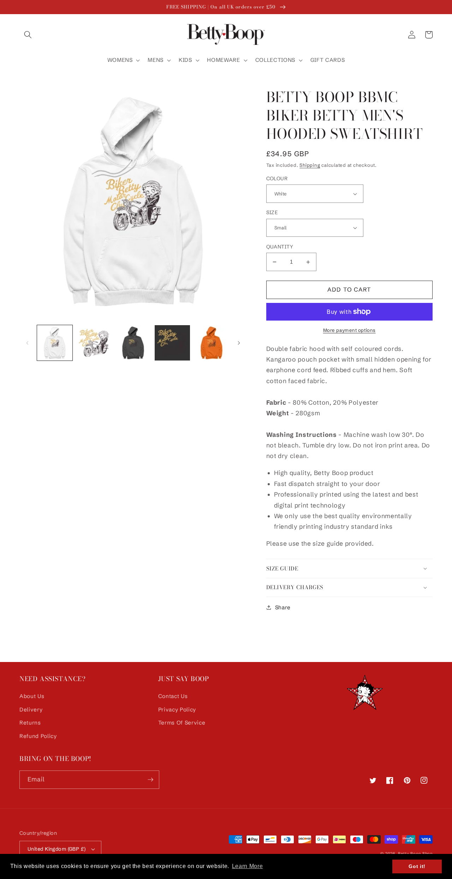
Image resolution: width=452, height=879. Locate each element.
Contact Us (173, 696)
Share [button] (283, 607)
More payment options (349, 330)
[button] (27, 34)
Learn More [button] (247, 866)
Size (272, 212)
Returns (30, 722)
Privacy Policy (177, 709)
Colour (277, 178)
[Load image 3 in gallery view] (133, 343)
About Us (31, 696)
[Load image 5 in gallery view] (211, 343)
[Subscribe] (150, 779)
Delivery (30, 709)
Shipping (309, 165)
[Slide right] (239, 343)
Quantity (279, 247)
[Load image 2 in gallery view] (94, 343)
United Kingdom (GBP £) (57, 849)
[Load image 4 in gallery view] (172, 343)
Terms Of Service (182, 722)
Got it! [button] (417, 866)
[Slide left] (27, 343)
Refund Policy (38, 736)
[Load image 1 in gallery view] (54, 343)
